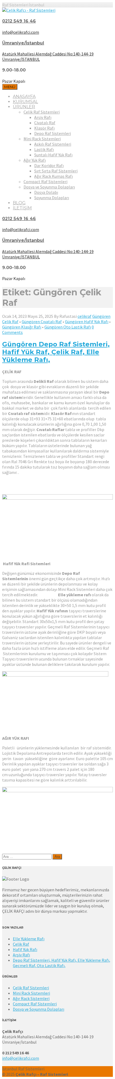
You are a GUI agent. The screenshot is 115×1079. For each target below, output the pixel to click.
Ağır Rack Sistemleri (31, 998)
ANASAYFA (24, 96)
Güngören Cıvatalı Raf (42, 321)
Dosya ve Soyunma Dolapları (49, 187)
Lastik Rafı (44, 149)
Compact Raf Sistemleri (45, 181)
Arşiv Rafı (42, 117)
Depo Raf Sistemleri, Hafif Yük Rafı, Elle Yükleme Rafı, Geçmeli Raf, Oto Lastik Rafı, (61, 962)
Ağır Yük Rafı (35, 160)
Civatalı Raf (44, 122)
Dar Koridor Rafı (49, 165)
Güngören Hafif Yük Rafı (86, 321)
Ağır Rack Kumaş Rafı (53, 176)
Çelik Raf (21, 944)
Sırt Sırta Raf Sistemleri (56, 170)
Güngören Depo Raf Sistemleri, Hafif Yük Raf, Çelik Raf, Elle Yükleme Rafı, (56, 352)
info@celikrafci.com (20, 1058)
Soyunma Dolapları (51, 197)
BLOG (19, 202)
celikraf (84, 316)
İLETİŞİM (22, 207)
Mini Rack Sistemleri (42, 138)
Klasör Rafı (44, 128)
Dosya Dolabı (46, 192)
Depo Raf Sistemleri (52, 133)
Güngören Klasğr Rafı (21, 327)
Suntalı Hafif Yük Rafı (53, 154)
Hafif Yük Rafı (25, 949)
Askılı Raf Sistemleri (52, 144)
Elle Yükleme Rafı (28, 938)
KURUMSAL (25, 101)
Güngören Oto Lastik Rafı (67, 327)
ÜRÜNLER (24, 106)
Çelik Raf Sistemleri (42, 112)
